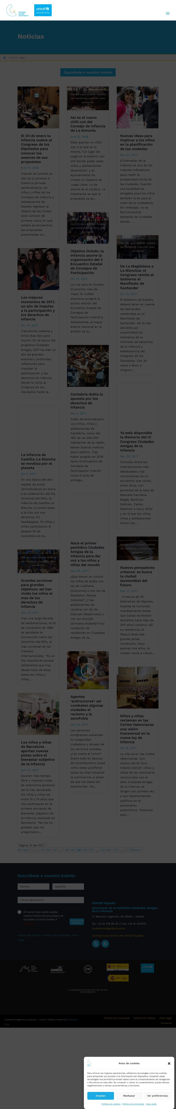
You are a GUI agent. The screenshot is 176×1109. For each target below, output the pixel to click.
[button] (169, 1063)
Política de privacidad (133, 1104)
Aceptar (101, 1095)
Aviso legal (151, 1104)
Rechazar (129, 1095)
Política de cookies (111, 1104)
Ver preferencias (157, 1095)
